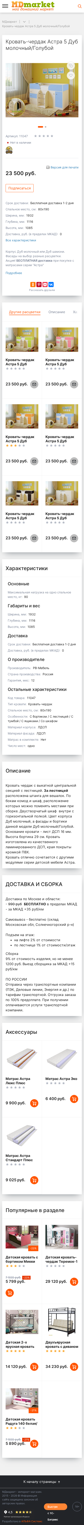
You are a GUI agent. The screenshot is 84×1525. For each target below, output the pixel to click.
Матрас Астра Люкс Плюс (18, 1081)
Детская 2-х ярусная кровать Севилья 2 (20, 1346)
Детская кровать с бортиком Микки (22, 1259)
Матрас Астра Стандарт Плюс (19, 1157)
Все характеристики (21, 240)
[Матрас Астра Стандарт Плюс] (22, 1135)
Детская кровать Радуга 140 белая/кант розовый (21, 1423)
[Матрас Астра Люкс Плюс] (22, 1058)
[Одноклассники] (33, 284)
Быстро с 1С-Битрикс (53, 1507)
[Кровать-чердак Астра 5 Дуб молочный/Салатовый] (22, 339)
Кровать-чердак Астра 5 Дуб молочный (59, 518)
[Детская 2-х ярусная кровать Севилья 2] (22, 1322)
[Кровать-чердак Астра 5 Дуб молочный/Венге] (22, 493)
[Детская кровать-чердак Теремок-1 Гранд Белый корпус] (61, 1237)
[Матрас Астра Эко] (61, 1058)
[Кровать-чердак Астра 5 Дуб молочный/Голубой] (61, 416)
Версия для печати (64, 167)
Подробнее (14, 273)
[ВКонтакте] (51, 284)
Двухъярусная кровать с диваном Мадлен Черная (61, 1346)
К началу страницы (40, 1481)
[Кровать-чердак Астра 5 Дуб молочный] (61, 493)
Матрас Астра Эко (61, 1079)
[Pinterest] (39, 284)
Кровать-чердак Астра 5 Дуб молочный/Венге (20, 518)
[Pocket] (45, 284)
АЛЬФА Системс (31, 1521)
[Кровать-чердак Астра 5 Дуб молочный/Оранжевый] (22, 416)
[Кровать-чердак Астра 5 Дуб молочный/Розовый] (61, 339)
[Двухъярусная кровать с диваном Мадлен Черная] (61, 1322)
